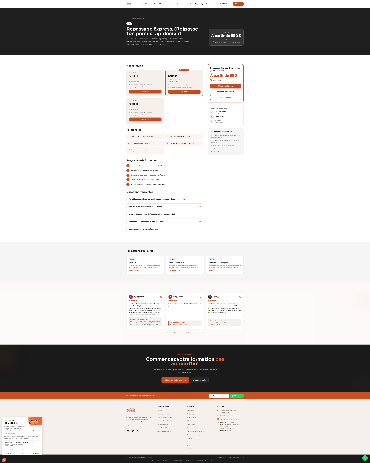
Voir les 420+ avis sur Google (177, 333)
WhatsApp (238, 396)
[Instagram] (133, 431)
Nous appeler (225, 97)
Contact (189, 449)
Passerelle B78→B (162, 424)
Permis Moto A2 (162, 428)
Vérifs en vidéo (191, 417)
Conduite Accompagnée (164, 417)
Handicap (190, 438)
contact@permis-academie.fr (229, 419)
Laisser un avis (196, 333)
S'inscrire (238, 4)
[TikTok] (137, 431)
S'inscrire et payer (225, 86)
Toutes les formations (136, 18)
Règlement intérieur (193, 428)
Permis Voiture (145, 4)
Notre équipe (191, 442)
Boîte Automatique (163, 414)
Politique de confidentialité (236, 457)
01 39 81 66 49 (227, 4)
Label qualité (186, 4)
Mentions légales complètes (211, 460)
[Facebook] (128, 431)
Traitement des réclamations (196, 431)
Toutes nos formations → (165, 431)
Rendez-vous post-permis (195, 435)
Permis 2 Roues (159, 4)
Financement (173, 4)
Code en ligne (191, 414)
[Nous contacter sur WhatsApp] (365, 458)
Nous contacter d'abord (225, 92)
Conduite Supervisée (163, 421)
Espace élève (205, 4)
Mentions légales (221, 457)
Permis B (159, 410)
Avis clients (190, 421)
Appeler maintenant (220, 396)
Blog (196, 4)
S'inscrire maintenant (174, 380)
